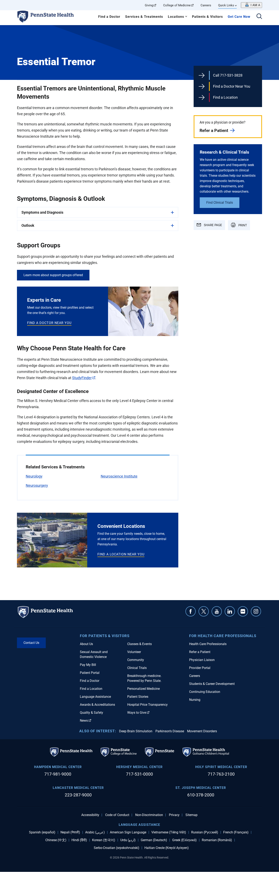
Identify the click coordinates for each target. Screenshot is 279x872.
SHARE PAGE (212, 225)
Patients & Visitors (207, 17)
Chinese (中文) (55, 840)
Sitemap (191, 815)
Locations (176, 17)
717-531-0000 (139, 774)
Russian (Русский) (204, 832)
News (84, 720)
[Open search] (259, 16)
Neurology (34, 476)
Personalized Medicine (143, 689)
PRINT (242, 225)
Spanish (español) (42, 832)
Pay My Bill (88, 665)
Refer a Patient (214, 130)
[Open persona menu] (251, 5)
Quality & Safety (91, 713)
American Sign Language (128, 832)
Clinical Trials (137, 668)
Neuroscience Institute (119, 476)
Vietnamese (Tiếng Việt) (168, 832)
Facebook (190, 611)
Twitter (204, 611)
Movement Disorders (202, 731)
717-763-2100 (221, 774)
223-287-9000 (78, 795)
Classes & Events (139, 644)
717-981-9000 (57, 774)
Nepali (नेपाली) (70, 832)
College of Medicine (177, 5)
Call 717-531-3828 (227, 75)
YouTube (217, 611)
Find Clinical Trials (219, 202)
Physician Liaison (202, 660)
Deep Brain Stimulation (135, 731)
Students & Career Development (212, 684)
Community (135, 660)
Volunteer (134, 652)
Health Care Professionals (208, 644)
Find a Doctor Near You (231, 86)
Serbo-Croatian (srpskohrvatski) (116, 847)
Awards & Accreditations (97, 705)
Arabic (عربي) (95, 832)
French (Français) (236, 832)
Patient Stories (137, 697)
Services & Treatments (144, 17)
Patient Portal (89, 673)
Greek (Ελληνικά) (184, 840)
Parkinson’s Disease (169, 731)
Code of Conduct (117, 815)
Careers (206, 5)
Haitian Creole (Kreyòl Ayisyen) (166, 847)
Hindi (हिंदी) (79, 840)
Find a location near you (120, 554)
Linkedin (230, 611)
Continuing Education (204, 692)
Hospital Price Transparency (147, 705)
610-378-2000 (200, 795)
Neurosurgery (37, 485)
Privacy (174, 815)
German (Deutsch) (154, 840)
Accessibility (90, 815)
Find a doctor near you (49, 323)
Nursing (194, 700)
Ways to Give (136, 713)
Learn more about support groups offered (53, 275)
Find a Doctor (109, 17)
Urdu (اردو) (128, 840)
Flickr (243, 611)
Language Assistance (95, 697)
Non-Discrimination (149, 815)
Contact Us (31, 643)
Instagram (256, 611)
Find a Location (225, 97)
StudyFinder (82, 378)
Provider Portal (199, 668)
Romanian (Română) (217, 840)
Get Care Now (239, 17)
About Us (86, 644)
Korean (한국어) (103, 840)
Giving (149, 5)
